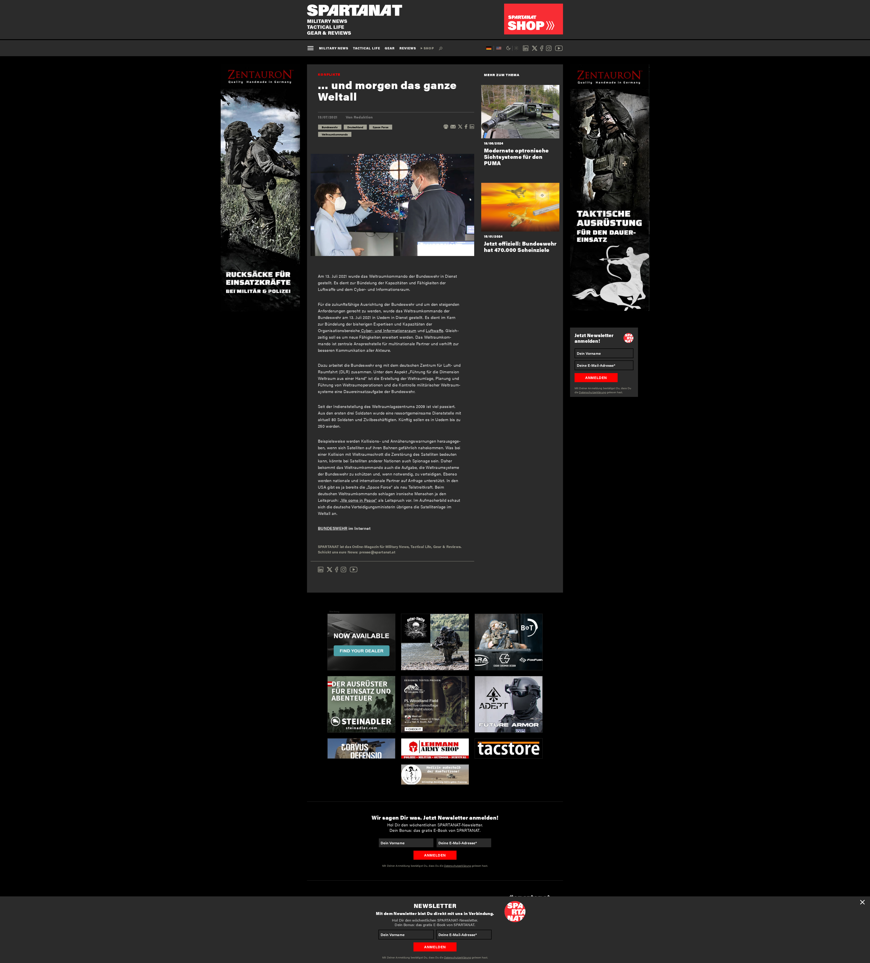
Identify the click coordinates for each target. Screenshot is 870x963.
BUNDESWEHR (333, 528)
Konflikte (329, 74)
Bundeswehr (330, 127)
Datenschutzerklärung (457, 957)
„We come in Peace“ (358, 500)
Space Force (381, 127)
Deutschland (355, 127)
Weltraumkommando (335, 134)
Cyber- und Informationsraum (388, 330)
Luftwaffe (434, 330)
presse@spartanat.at (377, 552)
